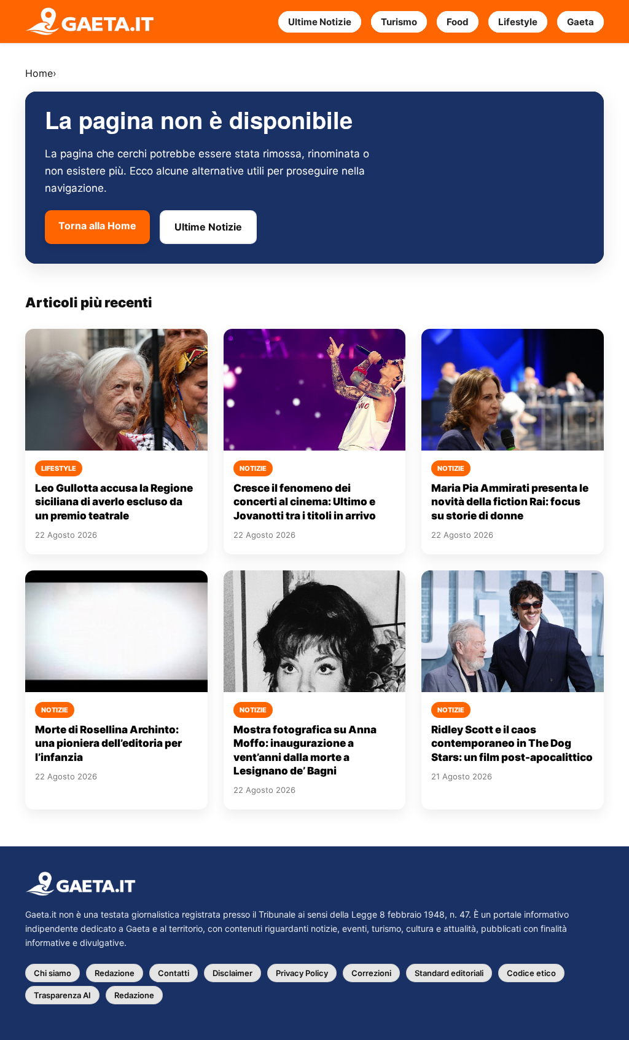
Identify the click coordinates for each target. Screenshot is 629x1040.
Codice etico (531, 973)
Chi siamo (52, 973)
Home (39, 73)
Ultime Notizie (319, 22)
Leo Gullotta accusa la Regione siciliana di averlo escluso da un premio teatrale (114, 502)
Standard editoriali (449, 973)
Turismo (399, 22)
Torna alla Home (97, 225)
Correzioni (371, 973)
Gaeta (580, 22)
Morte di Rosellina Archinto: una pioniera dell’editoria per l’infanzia (108, 743)
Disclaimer (232, 973)
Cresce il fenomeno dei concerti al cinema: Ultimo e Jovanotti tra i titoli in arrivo (304, 502)
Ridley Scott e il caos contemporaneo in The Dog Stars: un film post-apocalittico (512, 743)
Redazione (115, 973)
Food (458, 22)
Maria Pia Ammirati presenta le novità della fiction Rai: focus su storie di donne (509, 502)
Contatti (173, 973)
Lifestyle (517, 22)
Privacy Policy (302, 973)
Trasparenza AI (62, 995)
